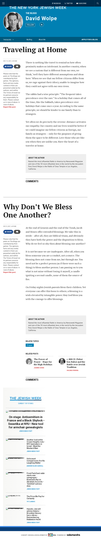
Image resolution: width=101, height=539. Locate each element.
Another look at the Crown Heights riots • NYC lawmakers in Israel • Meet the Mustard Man (36, 444)
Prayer (29, 345)
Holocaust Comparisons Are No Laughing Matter (36, 461)
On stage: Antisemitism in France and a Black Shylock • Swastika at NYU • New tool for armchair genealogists (25, 422)
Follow (30, 25)
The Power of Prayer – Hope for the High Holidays (43, 362)
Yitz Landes (31, 501)
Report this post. (9, 107)
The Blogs (31, 13)
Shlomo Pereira (72, 370)
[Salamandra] (73, 535)
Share (9, 66)
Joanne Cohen (39, 368)
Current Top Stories (25, 403)
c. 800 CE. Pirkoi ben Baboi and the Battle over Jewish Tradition (76, 363)
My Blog (29, 40)
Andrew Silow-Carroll (35, 466)
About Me (42, 40)
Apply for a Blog (90, 40)
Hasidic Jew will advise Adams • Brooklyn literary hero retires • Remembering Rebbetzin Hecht (34, 514)
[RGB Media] (52, 534)
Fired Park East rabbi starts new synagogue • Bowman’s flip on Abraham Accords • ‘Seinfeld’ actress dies (36, 479)
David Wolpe (41, 18)
